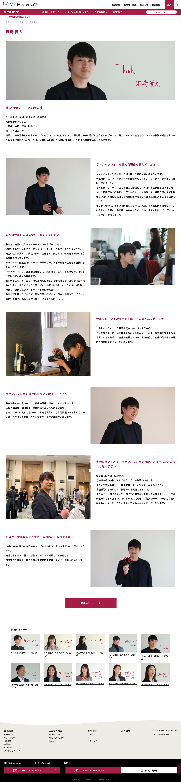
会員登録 (156, 4)
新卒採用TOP (11, 12)
